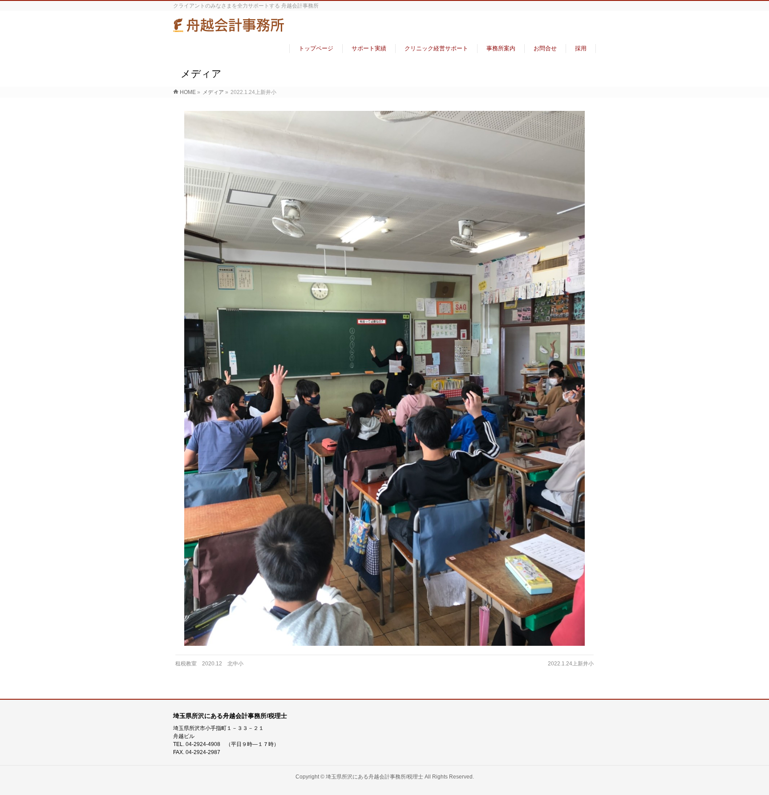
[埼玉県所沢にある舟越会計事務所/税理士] (228, 28)
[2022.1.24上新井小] (385, 378)
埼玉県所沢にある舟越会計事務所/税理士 (374, 777)
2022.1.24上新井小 (571, 663)
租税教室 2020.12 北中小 (209, 663)
